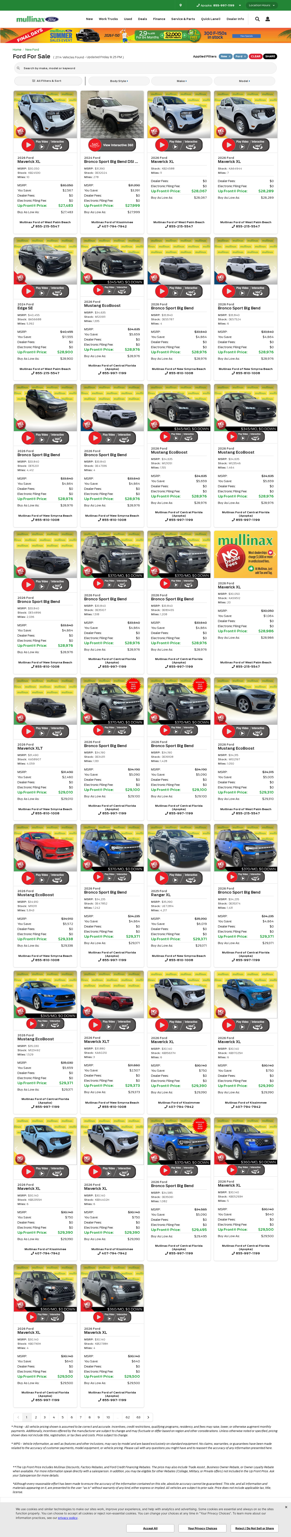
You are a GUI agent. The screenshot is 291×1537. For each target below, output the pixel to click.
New (89, 19)
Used (128, 19)
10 (108, 1417)
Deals (142, 19)
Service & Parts (183, 19)
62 (128, 1417)
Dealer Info (235, 19)
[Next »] (148, 1417)
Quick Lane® (211, 19)
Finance (159, 19)
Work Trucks (108, 19)
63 (138, 1417)
